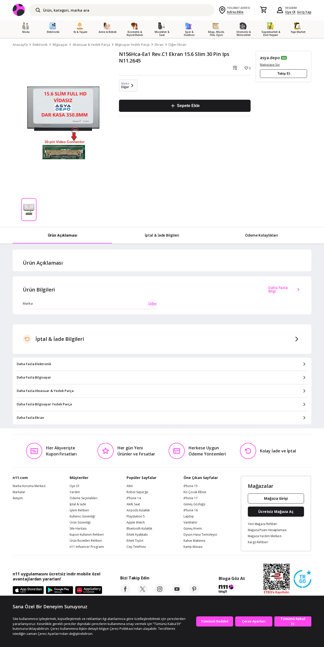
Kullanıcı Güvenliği (82, 516)
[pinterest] (194, 592)
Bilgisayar (60, 44)
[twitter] (142, 592)
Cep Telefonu (136, 547)
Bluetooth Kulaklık (139, 529)
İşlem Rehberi (79, 510)
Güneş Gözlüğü (194, 504)
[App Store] (28, 590)
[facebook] (125, 592)
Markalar (19, 492)
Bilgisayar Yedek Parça (132, 44)
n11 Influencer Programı (87, 547)
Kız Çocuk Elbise (195, 492)
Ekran (159, 44)
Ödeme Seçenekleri (83, 498)
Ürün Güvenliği (80, 522)
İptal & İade (78, 504)
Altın (130, 486)
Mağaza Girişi (276, 498)
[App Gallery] (88, 590)
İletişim (18, 498)
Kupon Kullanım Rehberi (87, 535)
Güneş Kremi (193, 529)
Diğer (152, 303)
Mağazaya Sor (270, 64)
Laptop (189, 516)
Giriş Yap (304, 12)
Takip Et (283, 73)
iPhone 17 (191, 498)
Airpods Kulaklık (138, 510)
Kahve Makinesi (194, 541)
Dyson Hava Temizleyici (200, 535)
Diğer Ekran (177, 44)
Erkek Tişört (135, 541)
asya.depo (270, 57)
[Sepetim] (263, 10)
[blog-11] (232, 590)
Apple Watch (136, 522)
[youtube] (177, 592)
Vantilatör (190, 522)
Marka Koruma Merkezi (29, 486)
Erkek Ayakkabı (137, 535)
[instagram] (160, 592)
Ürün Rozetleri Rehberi (86, 541)
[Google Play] (59, 590)
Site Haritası (78, 529)
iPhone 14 (134, 498)
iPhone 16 (191, 510)
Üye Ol (290, 12)
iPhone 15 (191, 486)
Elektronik (40, 44)
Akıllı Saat (133, 504)
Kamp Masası (193, 547)
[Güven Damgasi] (302, 579)
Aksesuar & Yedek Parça (91, 44)
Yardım (75, 492)
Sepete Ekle (188, 105)
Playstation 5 (136, 516)
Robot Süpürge (137, 492)
